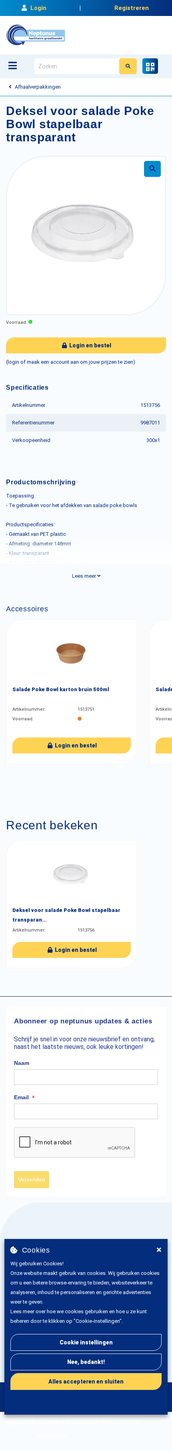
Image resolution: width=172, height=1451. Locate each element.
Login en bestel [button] (89, 345)
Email (24, 1097)
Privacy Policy (52, 1436)
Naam (21, 1063)
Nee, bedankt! (86, 1362)
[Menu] (12, 65)
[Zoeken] (128, 66)
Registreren (131, 8)
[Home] (36, 35)
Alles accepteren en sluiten (86, 1381)
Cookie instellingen (86, 1342)
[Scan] (150, 66)
